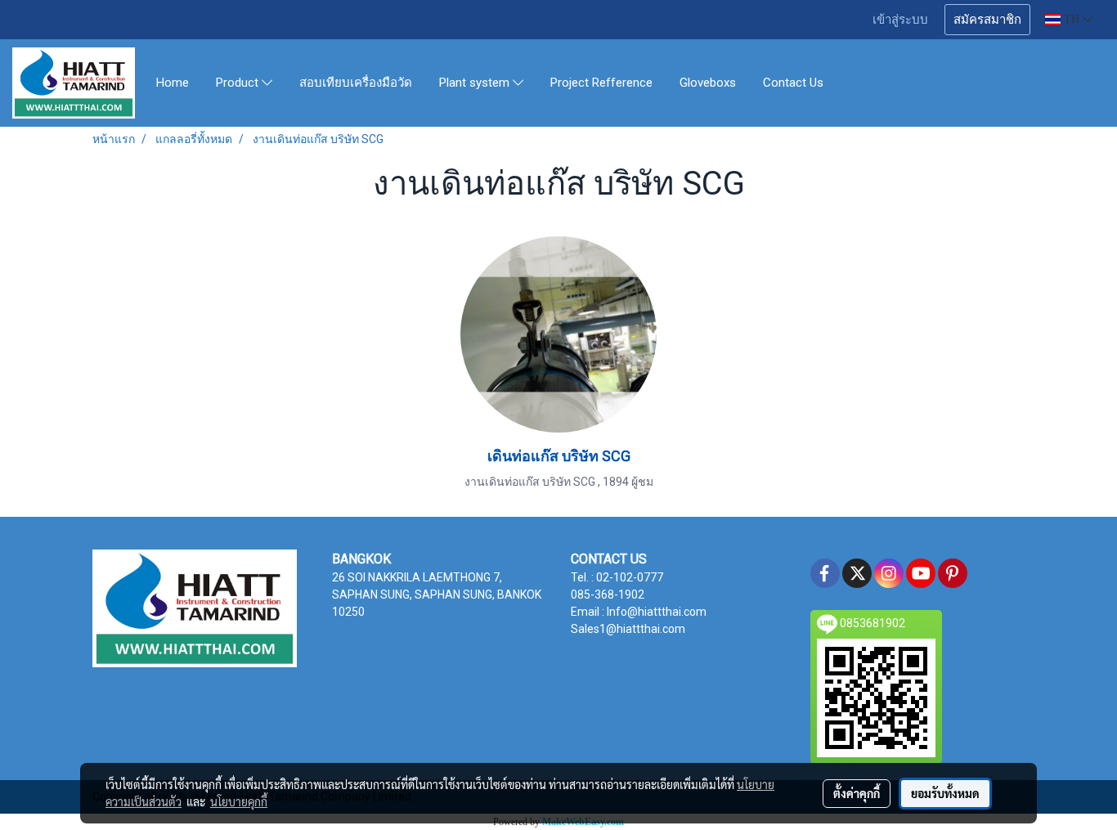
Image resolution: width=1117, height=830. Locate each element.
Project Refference (601, 82)
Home (172, 82)
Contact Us (793, 82)
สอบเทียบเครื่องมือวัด (355, 82)
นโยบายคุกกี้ (238, 801)
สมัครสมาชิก (987, 19)
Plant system (476, 83)
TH (1072, 19)
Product (239, 83)
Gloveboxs (708, 82)
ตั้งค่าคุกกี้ (856, 793)
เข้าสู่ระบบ (900, 19)
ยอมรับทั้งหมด (945, 793)
